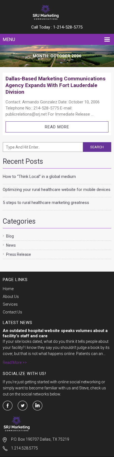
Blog (10, 236)
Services (10, 304)
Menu (9, 39)
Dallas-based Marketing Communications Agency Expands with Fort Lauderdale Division (55, 85)
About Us (11, 296)
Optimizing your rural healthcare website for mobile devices (56, 189)
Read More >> (15, 362)
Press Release (18, 254)
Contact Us (12, 312)
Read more (57, 126)
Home (8, 289)
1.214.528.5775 (24, 448)
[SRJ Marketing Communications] (57, 12)
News (11, 245)
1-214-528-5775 (67, 27)
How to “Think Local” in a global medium (39, 176)
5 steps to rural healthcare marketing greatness (46, 202)
